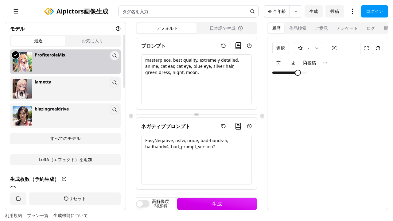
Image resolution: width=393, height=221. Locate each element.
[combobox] (308, 48)
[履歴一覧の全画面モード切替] (366, 48)
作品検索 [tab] (297, 28)
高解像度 (160, 201)
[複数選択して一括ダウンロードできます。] (293, 63)
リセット (77, 198)
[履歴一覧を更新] (378, 48)
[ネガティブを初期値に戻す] (223, 126)
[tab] (226, 28)
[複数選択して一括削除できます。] (278, 63)
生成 (313, 11)
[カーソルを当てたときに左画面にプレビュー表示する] (334, 48)
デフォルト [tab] (167, 28)
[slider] (298, 73)
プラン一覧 (38, 215)
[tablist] (65, 41)
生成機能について (70, 215)
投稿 (334, 11)
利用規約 (13, 215)
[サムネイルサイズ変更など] (325, 63)
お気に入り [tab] (92, 41)
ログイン (374, 11)
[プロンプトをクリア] (223, 46)
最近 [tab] (38, 41)
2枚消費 (160, 206)
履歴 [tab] (276, 28)
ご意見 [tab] (321, 28)
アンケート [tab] (347, 28)
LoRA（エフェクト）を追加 (65, 159)
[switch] (143, 203)
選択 (280, 48)
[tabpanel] (65, 96)
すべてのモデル (65, 138)
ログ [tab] (371, 28)
